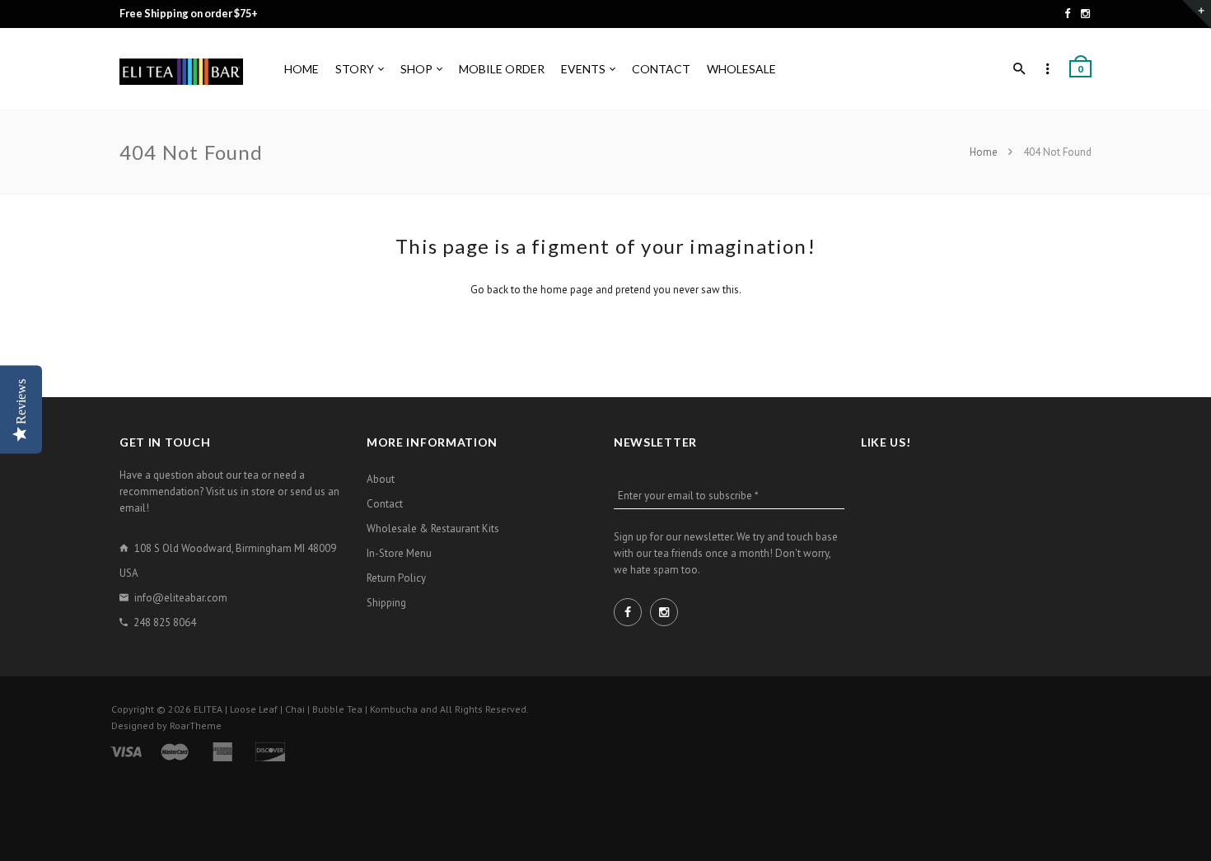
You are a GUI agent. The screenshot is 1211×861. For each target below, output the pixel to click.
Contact (385, 504)
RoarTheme (196, 725)
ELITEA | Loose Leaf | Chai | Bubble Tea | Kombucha (306, 709)
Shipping (386, 603)
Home (985, 152)
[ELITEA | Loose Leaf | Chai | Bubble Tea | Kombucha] (181, 70)
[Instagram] (1085, 13)
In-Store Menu (399, 553)
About (381, 479)
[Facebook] (1067, 13)
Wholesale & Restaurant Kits (433, 529)
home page (566, 290)
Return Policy (396, 578)
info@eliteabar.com (180, 598)
